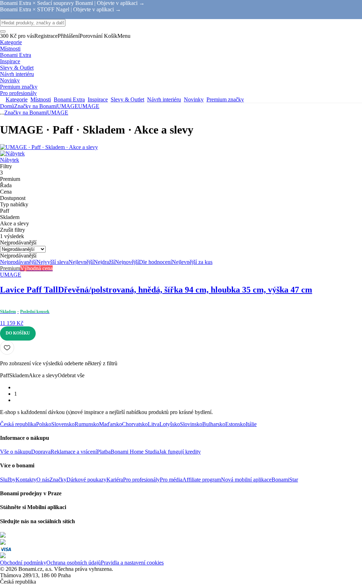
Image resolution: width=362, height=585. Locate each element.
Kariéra (114, 480)
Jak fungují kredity (180, 452)
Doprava (41, 452)
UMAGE (88, 106)
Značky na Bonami (35, 106)
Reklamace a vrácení (74, 452)
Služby (8, 480)
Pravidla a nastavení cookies (132, 563)
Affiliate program (201, 480)
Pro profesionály (141, 480)
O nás (42, 480)
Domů (7, 106)
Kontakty (26, 480)
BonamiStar (285, 480)
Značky (57, 480)
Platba (104, 452)
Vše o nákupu (15, 452)
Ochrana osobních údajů (73, 563)
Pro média (171, 480)
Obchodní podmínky (23, 563)
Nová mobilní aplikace (246, 480)
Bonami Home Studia (135, 452)
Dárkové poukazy (86, 480)
